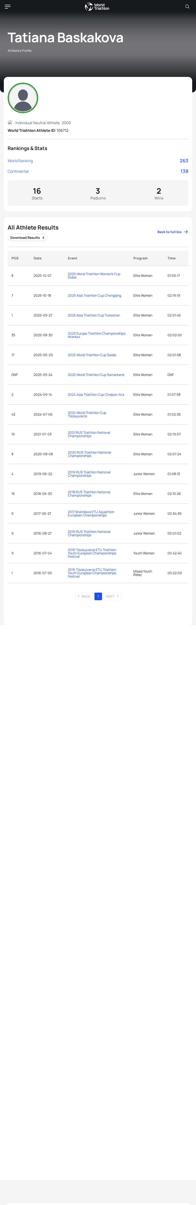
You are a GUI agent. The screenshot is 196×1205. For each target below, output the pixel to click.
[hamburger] (7, 6)
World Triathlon (97, 7)
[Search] (187, 6)
